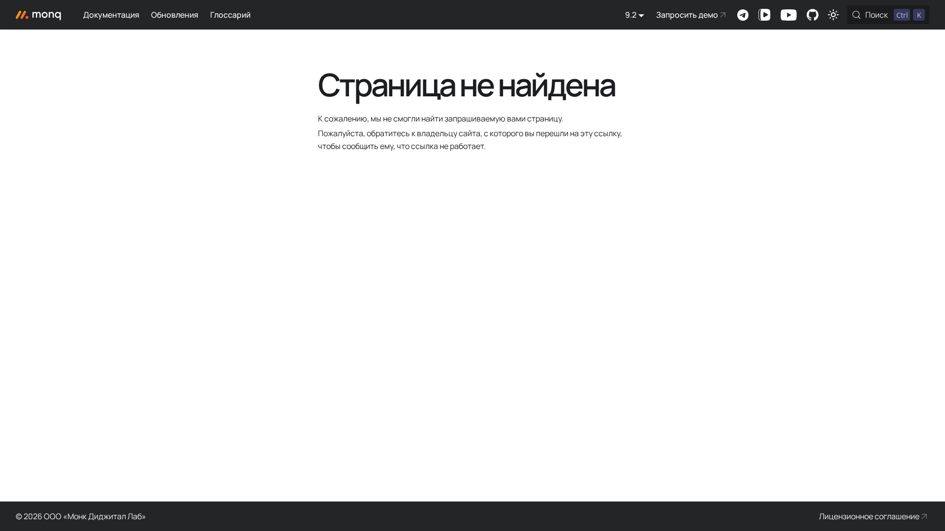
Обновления (174, 14)
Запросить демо (687, 14)
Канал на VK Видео (764, 15)
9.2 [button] (630, 14)
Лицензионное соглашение (869, 516)
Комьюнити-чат (743, 15)
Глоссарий (230, 14)
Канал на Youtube (788, 15)
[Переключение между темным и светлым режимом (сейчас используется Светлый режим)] (833, 15)
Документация (111, 14)
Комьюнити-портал (812, 15)
